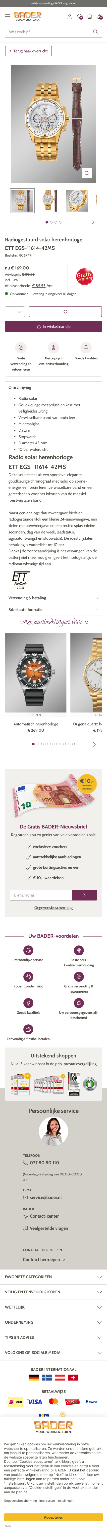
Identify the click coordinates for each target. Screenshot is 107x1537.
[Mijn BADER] (69, 16)
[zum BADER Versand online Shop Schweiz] (73, 1378)
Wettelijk (15, 1307)
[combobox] (53, 32)
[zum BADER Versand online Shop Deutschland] (34, 1378)
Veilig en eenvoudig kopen (32, 1292)
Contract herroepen (41, 1259)
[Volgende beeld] (93, 221)
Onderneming (19, 1322)
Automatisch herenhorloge (35, 724)
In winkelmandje (56, 326)
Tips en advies (19, 1337)
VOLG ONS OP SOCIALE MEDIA (32, 1352)
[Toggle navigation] (7, 16)
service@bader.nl (46, 1197)
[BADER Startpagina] (28, 16)
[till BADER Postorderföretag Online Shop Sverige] (47, 1378)
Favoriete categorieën (28, 1277)
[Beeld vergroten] (87, 173)
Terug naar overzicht (30, 51)
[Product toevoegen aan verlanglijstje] (65, 311)
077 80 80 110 (44, 1162)
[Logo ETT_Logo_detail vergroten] (20, 580)
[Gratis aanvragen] (84, 895)
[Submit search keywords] (95, 32)
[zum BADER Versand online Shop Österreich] (60, 1378)
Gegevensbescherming (53, 907)
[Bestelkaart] (89, 16)
